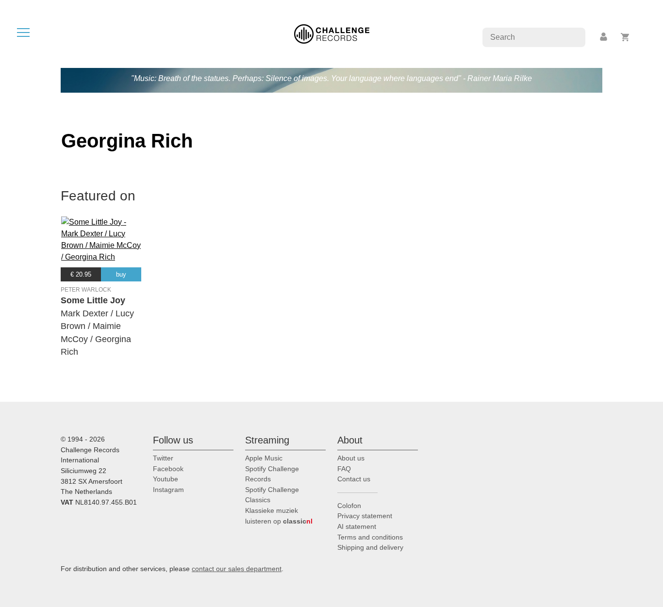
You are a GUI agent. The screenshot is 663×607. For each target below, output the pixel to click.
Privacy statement (364, 516)
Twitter (163, 458)
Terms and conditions (370, 537)
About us (351, 458)
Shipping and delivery (370, 547)
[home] (331, 33)
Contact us (353, 479)
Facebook (168, 469)
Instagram (168, 489)
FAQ (344, 469)
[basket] (625, 37)
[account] (604, 37)
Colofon (349, 505)
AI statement (356, 526)
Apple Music (263, 458)
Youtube (165, 479)
